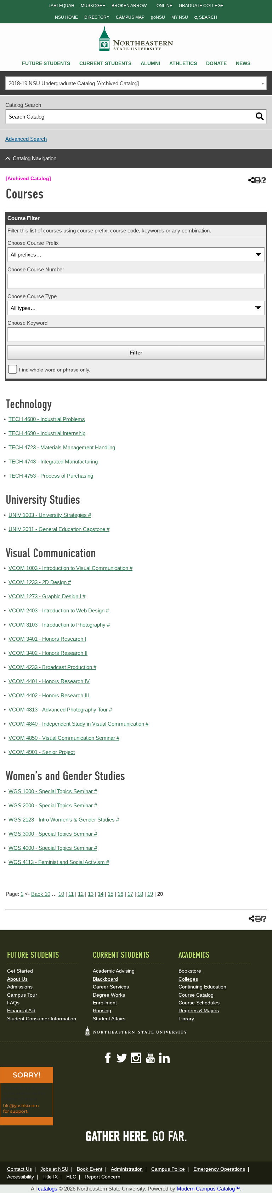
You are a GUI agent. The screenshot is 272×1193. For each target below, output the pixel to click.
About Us (17, 979)
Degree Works (109, 995)
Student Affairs (109, 1018)
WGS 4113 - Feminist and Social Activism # (58, 862)
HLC (71, 1177)
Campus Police (168, 1169)
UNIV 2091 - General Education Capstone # (58, 529)
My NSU (179, 17)
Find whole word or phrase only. (54, 370)
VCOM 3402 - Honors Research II (47, 653)
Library (186, 1018)
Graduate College (201, 5)
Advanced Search (26, 139)
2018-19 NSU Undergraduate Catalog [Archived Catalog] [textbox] (73, 83)
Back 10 (40, 894)
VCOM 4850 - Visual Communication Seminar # (63, 738)
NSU (136, 38)
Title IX (50, 1177)
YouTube (150, 1058)
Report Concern (102, 1177)
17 (130, 894)
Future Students (46, 63)
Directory (96, 17)
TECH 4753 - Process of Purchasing (50, 476)
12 (81, 894)
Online (164, 5)
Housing (102, 1010)
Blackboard (105, 979)
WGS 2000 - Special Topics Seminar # (52, 805)
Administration (127, 1169)
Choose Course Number (35, 269)
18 (140, 894)
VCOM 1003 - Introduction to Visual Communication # (70, 568)
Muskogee (93, 5)
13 (91, 894)
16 (120, 894)
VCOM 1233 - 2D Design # (39, 582)
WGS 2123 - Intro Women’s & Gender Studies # (63, 820)
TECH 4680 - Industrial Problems (46, 419)
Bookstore (189, 971)
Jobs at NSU (54, 1169)
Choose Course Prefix (33, 243)
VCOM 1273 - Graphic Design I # (46, 596)
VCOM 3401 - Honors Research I (47, 639)
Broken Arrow (129, 5)
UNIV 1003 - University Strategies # (49, 515)
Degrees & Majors (198, 1010)
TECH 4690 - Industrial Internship (46, 433)
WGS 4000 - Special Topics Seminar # (52, 848)
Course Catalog (196, 995)
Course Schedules (199, 1002)
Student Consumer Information (41, 1018)
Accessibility (20, 1177)
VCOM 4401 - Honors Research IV (49, 681)
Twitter (122, 1058)
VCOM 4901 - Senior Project (41, 752)
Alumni (150, 63)
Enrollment (105, 1002)
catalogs (47, 1189)
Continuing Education (202, 987)
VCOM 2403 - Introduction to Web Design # (58, 610)
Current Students (105, 63)
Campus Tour (22, 995)
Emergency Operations (219, 1169)
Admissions (20, 987)
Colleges (188, 979)
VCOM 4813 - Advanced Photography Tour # (60, 710)
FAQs (13, 1002)
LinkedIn (164, 1058)
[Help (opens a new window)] (263, 180)
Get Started (20, 971)
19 (150, 894)
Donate (216, 63)
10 (61, 894)
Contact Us (19, 1169)
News (243, 63)
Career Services (111, 987)
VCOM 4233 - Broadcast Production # (52, 667)
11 (71, 894)
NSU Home (66, 17)
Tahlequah (61, 5)
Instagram (136, 1058)
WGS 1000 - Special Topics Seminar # (52, 791)
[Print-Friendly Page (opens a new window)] (257, 180)
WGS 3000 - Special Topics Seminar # (52, 834)
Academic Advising (114, 971)
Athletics (183, 63)
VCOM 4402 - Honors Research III (48, 695)
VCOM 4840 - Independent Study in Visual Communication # (78, 724)
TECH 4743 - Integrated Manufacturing (53, 462)
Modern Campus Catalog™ (208, 1189)
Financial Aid (21, 1010)
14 (100, 894)
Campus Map (130, 17)
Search (207, 17)
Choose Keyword (27, 323)
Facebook (107, 1058)
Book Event (89, 1169)
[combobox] (136, 83)
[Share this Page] (250, 180)
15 (110, 894)
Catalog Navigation (34, 158)
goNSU (158, 17)
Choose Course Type (32, 296)
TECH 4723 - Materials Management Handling (61, 447)
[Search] (260, 116)
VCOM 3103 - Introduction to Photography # (59, 625)
